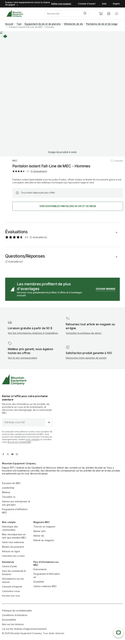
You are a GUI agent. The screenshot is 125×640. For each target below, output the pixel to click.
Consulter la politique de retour (83, 333)
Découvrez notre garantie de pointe (86, 357)
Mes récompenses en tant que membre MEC (14, 536)
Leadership (8, 487)
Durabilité (38, 581)
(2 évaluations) (38, 171)
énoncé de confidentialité (19, 442)
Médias (6, 492)
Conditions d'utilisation (14, 615)
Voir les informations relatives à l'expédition (33, 333)
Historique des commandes (10, 528)
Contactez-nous (11, 591)
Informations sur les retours (13, 580)
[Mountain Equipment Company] (28, 379)
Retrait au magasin (43, 540)
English (116, 3)
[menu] (116, 13)
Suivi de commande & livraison (14, 573)
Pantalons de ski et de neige (102, 24)
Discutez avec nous (11, 595)
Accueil (9, 24)
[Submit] (85, 13)
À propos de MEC (11, 483)
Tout (18, 24)
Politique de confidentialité (17, 610)
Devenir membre (105, 288)
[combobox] (69, 13)
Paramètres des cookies (13, 556)
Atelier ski (38, 535)
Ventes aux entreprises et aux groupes (16, 503)
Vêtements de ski (73, 24)
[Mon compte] (108, 13)
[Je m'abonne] (48, 422)
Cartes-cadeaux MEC (45, 586)
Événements (40, 569)
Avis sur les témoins (13, 624)
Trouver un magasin (44, 526)
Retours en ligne (11, 551)
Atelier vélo (39, 531)
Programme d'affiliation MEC (15, 511)
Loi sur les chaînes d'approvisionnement (24, 628)
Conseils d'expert (86, 3)
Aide (104, 3)
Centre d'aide (9, 566)
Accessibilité (9, 619)
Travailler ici (8, 496)
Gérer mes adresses (13, 542)
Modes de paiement (13, 546)
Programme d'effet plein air (46, 575)
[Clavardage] (118, 633)
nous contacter (33, 439)
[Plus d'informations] (5, 36)
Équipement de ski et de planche (43, 24)
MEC (14, 160)
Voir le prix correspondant (22, 357)
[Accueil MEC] (15, 13)
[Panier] (101, 13)
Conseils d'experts (12, 586)
